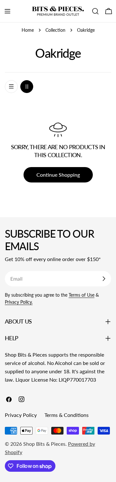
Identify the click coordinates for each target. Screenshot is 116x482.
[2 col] (26, 86)
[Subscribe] (104, 278)
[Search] (95, 11)
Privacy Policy (21, 415)
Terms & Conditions (66, 415)
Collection (55, 30)
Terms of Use (81, 295)
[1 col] (11, 86)
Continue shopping (58, 175)
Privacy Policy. (19, 302)
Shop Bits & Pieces (44, 444)
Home (28, 30)
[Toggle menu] (7, 11)
